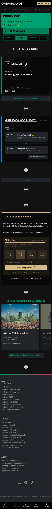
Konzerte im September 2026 (12, 440)
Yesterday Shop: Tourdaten (21, 120)
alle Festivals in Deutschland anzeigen (25, 355)
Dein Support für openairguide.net (14, 463)
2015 (13, 91)
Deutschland (26, 9)
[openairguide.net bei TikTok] (32, 482)
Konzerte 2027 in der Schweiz (13, 445)
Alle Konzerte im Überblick (11, 448)
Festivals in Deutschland (10, 392)
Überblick (33, 38)
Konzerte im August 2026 (11, 438)
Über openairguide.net (10, 461)
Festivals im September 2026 (12, 407)
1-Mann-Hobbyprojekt (38, 224)
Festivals (15, 9)
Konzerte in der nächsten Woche (13, 435)
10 (9, 255)
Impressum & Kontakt (9, 471)
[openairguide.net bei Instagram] (19, 482)
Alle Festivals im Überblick (11, 410)
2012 (6, 91)
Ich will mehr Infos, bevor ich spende (25, 279)
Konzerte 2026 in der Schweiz (13, 443)
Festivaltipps (6, 387)
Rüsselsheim (12, 25)
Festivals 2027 (7, 397)
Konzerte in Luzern (8, 433)
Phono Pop (37, 9)
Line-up (9, 38)
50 (31, 255)
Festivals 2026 (7, 395)
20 (20, 255)
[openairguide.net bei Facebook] (26, 482)
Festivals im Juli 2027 (9, 402)
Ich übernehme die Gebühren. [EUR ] (22, 262)
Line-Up (46, 9)
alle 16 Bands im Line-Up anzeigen (26, 98)
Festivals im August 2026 (11, 405)
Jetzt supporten (44, 3)
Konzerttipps (6, 423)
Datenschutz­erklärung (10, 468)
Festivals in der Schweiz (10, 389)
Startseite (6, 9)
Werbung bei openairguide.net (12, 466)
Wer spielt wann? (17, 31)
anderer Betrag (42, 254)
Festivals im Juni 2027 (10, 400)
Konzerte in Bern (7, 428)
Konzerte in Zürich (8, 425)
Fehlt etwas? (44, 120)
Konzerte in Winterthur (10, 430)
